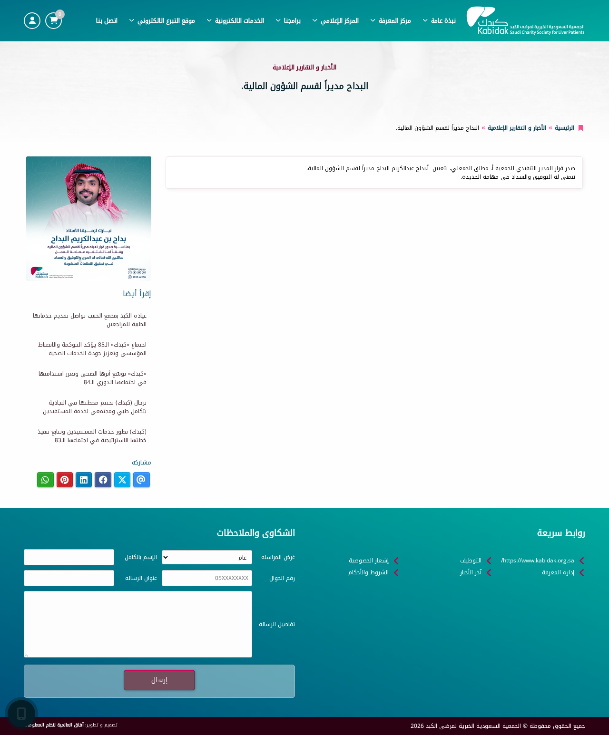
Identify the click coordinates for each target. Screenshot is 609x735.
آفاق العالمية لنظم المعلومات (54, 725)
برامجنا (292, 21)
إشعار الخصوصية (369, 560)
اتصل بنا (107, 21)
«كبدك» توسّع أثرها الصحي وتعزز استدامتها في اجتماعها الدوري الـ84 (93, 377)
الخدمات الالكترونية (239, 21)
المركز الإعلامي (340, 21)
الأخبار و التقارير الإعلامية (517, 128)
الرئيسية (564, 128)
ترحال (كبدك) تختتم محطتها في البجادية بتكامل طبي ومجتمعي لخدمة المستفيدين (95, 406)
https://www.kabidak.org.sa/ (537, 560)
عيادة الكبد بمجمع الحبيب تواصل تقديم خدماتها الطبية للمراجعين (90, 319)
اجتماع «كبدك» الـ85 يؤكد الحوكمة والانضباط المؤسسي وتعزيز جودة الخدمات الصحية (92, 348)
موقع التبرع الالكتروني (166, 21)
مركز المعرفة (395, 21)
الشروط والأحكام (368, 572)
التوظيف (470, 560)
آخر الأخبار (470, 572)
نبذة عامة (443, 21)
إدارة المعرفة (558, 572)
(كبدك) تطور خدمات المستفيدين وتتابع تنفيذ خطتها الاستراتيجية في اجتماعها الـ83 (92, 435)
